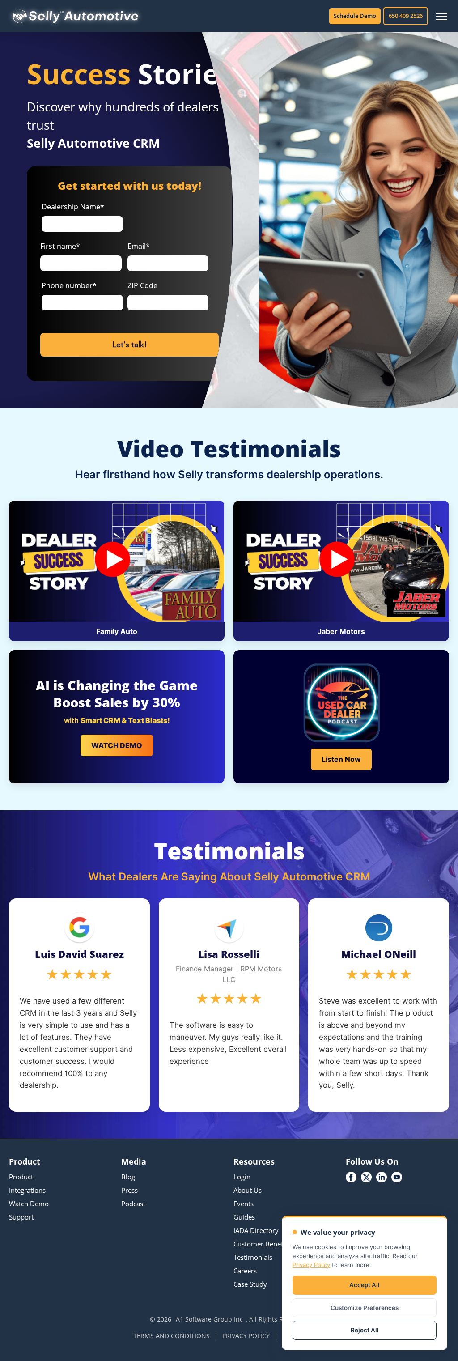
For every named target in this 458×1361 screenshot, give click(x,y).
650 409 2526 (406, 16)
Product (21, 1176)
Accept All (364, 1285)
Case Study (250, 1284)
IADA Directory (256, 1230)
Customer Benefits (261, 1243)
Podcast (133, 1203)
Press (129, 1190)
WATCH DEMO (116, 745)
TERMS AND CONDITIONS (171, 1335)
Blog (128, 1176)
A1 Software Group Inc (209, 1319)
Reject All (365, 1330)
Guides (244, 1216)
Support (21, 1216)
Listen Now (341, 759)
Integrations (27, 1190)
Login (241, 1176)
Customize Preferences (365, 1307)
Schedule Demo (355, 16)
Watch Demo (29, 1203)
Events (243, 1203)
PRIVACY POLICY (246, 1335)
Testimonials (252, 1257)
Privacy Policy (311, 1264)
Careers (245, 1270)
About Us (247, 1190)
